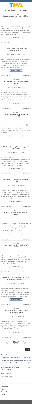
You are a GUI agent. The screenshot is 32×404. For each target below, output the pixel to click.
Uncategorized (5, 397)
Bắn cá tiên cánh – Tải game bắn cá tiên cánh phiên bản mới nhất (16, 311)
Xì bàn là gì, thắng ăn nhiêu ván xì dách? (11, 370)
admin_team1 (22, 10)
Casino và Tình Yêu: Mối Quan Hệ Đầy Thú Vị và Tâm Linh (15, 357)
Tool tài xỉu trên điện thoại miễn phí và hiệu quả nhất (16, 115)
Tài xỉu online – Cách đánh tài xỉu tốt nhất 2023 (16, 180)
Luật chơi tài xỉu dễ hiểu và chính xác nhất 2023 (16, 213)
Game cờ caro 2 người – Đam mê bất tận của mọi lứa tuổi (16, 17)
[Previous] (7, 342)
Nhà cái (16, 210)
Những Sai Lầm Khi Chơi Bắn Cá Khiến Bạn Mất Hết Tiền (16, 360)
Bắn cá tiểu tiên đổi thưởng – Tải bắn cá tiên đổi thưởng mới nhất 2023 (16, 278)
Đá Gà (2, 389)
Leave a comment (27, 42)
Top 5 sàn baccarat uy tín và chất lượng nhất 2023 (16, 82)
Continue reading (16, 37)
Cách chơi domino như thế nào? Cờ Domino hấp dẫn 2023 (16, 49)
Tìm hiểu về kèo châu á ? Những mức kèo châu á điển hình (15, 367)
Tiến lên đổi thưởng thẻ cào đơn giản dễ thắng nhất (16, 147)
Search (2, 347)
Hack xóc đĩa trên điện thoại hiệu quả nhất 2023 (16, 246)
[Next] (24, 342)
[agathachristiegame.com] (16, 4)
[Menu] (2, 5)
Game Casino (16, 14)
